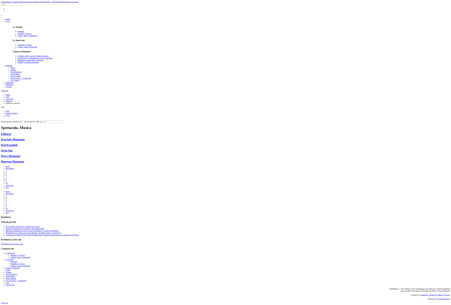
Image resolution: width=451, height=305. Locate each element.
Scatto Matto (10, 276)
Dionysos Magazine (12, 161)
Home (8, 95)
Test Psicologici (11, 274)
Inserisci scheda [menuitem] (11, 113)
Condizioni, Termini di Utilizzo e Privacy (435, 295)
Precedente (10, 169)
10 (7, 183)
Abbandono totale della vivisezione (30, 60)
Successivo (10, 185)
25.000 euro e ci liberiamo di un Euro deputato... (35, 58)
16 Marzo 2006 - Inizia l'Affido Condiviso (33, 56)
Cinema (8, 272)
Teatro (8, 270)
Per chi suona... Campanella (16, 281)
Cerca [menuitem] (8, 115)
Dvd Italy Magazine (13, 139)
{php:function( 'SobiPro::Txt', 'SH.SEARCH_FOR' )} (21, 122)
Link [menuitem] (7, 111)
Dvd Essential (9, 144)
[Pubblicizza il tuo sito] (12, 244)
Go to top (4, 303)
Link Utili (9, 99)
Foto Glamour (11, 279)
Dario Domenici (444, 299)
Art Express (10, 285)
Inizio (8, 166)
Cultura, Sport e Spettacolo (27, 36)
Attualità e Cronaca (24, 34)
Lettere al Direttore (13, 268)
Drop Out (7, 150)
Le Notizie (10, 260)
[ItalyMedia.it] (39, 2)
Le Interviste (10, 253)
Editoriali (20, 32)
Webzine (9, 101)
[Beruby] (4, 91)
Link (7, 97)
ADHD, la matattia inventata (28, 62)
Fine (7, 188)
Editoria (6, 133)
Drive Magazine (10, 155)
